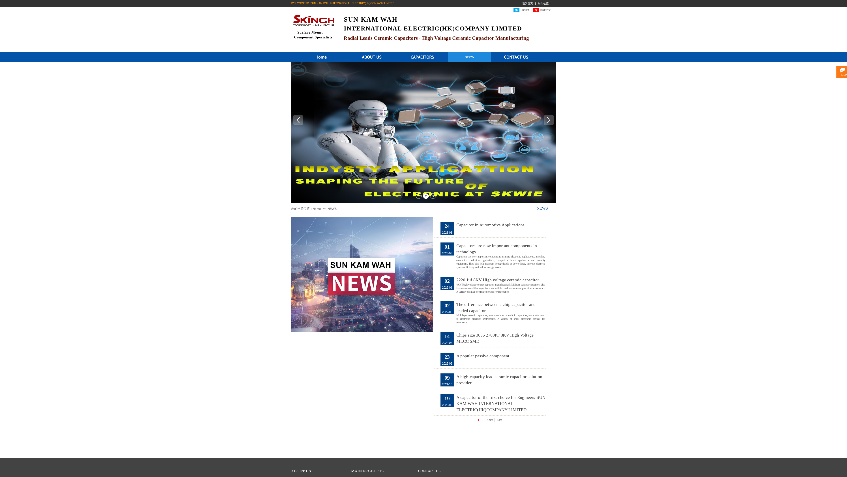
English (525, 9)
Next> (490, 420)
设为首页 (527, 3)
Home (321, 57)
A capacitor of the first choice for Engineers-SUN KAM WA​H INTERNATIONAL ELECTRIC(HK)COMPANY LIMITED (500, 403)
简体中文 (545, 9)
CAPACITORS (422, 57)
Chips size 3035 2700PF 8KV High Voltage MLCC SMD (495, 338)
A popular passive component (482, 355)
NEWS (469, 57)
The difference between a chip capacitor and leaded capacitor (496, 307)
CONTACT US (516, 57)
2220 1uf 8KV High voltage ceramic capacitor (497, 279)
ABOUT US (372, 57)
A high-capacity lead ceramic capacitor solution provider (499, 379)
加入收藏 (543, 3)
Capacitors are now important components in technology (496, 248)
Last (499, 420)
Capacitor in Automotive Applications (490, 224)
